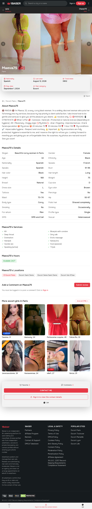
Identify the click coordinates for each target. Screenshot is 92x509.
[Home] (3, 101)
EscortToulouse (77, 434)
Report (88, 96)
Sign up (81, 3)
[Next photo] (89, 44)
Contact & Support (32, 440)
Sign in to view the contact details (47, 397)
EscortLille (75, 444)
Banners (28, 437)
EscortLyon (76, 440)
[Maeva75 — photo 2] (60, 43)
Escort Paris (11, 101)
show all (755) (82, 301)
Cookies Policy (54, 440)
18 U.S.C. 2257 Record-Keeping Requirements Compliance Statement (57, 462)
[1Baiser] (14, 3)
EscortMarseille (77, 437)
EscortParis (76, 430)
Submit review (82, 285)
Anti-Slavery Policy (55, 444)
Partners (28, 430)
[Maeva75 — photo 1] (20, 43)
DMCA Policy (53, 437)
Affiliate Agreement (55, 457)
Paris (4, 71)
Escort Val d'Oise (68, 275)
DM (47, 403)
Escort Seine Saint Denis (47, 275)
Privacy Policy (53, 430)
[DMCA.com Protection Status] (28, 495)
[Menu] (3, 3)
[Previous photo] (3, 44)
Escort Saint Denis (26, 275)
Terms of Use (53, 434)
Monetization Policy (56, 454)
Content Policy (54, 447)
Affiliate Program (31, 434)
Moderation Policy (55, 450)
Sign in (72, 3)
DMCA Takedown (32, 444)
